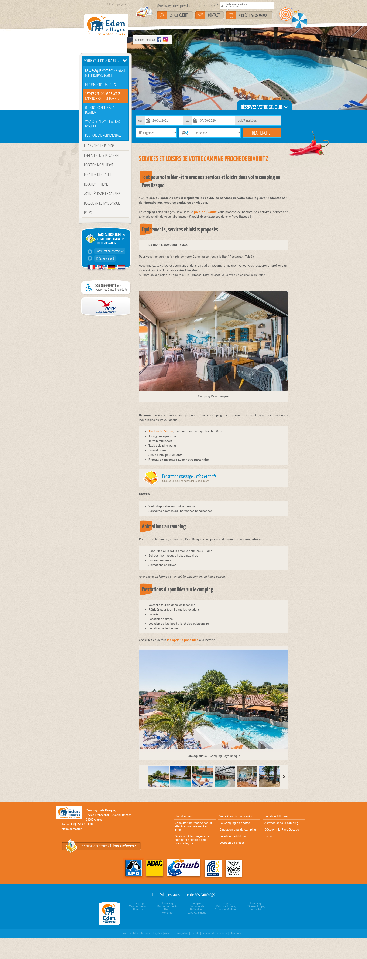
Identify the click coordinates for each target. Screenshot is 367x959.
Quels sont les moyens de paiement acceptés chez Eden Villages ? (192, 840)
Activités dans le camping (102, 193)
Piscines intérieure (160, 431)
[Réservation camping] (110, 913)
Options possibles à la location (99, 110)
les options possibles (182, 640)
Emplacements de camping (102, 155)
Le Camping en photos (99, 145)
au (187, 120)
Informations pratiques (100, 84)
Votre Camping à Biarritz (102, 60)
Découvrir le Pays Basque (102, 203)
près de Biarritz (205, 212)
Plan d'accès (183, 816)
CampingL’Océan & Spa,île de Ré (255, 906)
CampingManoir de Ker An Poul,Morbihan (167, 908)
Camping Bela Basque (100, 810)
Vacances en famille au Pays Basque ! (103, 123)
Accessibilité (131, 933)
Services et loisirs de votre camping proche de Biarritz (102, 96)
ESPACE (179, 15)
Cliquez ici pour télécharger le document (189, 477)
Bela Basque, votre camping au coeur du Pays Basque (105, 73)
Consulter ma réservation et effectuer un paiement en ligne (193, 826)
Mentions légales (151, 933)
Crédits (195, 933)
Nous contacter (72, 829)
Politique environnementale (103, 135)
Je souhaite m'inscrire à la (108, 845)
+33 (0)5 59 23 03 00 (253, 15)
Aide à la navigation (176, 933)
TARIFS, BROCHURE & (110, 246)
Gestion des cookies (214, 933)
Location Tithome (96, 184)
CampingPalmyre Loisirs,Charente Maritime (226, 906)
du (140, 120)
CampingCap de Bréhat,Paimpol (138, 906)
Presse (88, 212)
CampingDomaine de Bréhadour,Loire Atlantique (196, 908)
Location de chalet (97, 174)
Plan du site (236, 933)
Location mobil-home (98, 164)
